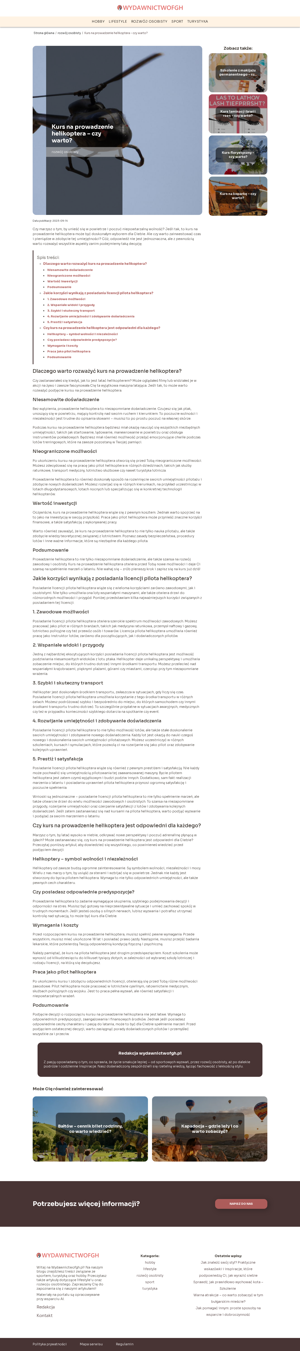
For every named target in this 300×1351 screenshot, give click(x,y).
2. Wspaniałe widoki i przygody (71, 305)
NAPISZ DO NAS (241, 1204)
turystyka (197, 21)
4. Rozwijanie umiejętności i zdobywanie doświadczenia (90, 316)
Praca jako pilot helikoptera (68, 351)
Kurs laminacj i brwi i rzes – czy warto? (238, 114)
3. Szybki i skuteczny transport (71, 310)
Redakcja (46, 1307)
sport (177, 21)
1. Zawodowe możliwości (66, 299)
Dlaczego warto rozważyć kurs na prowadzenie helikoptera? (95, 264)
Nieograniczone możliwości (68, 275)
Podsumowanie (59, 287)
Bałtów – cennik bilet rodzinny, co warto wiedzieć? (90, 1129)
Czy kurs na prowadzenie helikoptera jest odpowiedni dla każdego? (101, 328)
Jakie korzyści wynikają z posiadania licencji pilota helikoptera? (98, 293)
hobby (98, 21)
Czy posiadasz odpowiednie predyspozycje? (82, 340)
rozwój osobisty (149, 21)
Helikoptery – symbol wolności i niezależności (82, 334)
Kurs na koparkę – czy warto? (238, 196)
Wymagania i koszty (62, 346)
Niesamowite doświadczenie (70, 270)
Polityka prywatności (50, 1344)
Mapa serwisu (91, 1344)
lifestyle (118, 21)
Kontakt (45, 1315)
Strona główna (44, 33)
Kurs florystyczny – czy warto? (238, 155)
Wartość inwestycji (62, 281)
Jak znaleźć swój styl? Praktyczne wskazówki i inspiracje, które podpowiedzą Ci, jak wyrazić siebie (228, 1269)
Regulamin (124, 1344)
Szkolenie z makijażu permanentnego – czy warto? (238, 72)
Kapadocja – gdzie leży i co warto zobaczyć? (209, 1129)
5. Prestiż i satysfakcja (64, 322)
